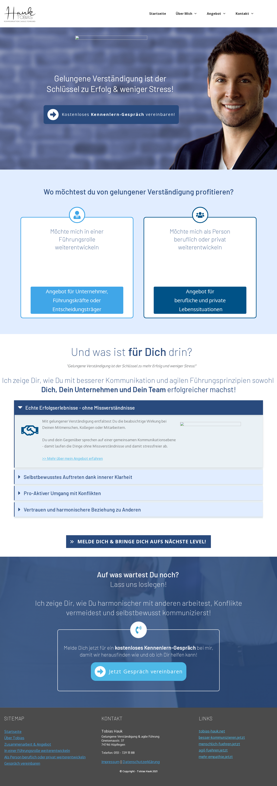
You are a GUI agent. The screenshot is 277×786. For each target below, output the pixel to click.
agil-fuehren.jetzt (213, 750)
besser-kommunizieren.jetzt (222, 737)
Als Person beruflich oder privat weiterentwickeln (45, 757)
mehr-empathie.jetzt (216, 756)
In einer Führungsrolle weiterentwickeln (37, 750)
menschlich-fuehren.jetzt (219, 744)
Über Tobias (14, 738)
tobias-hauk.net (212, 731)
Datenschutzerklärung (141, 761)
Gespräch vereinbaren (22, 763)
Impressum (110, 761)
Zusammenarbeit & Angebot (27, 744)
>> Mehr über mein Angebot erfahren (72, 458)
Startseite (12, 731)
